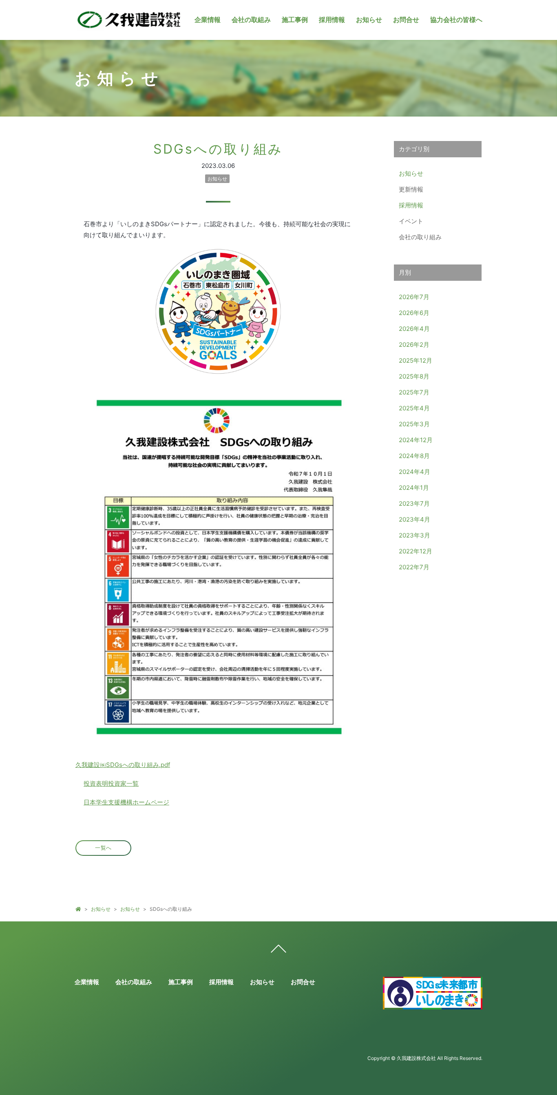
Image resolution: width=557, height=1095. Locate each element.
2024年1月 (414, 487)
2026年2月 (414, 344)
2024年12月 (416, 440)
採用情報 (332, 19)
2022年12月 (415, 551)
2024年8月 (414, 456)
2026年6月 (414, 313)
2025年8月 (414, 376)
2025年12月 (415, 360)
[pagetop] (278, 951)
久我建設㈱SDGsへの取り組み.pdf (122, 765)
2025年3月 (414, 424)
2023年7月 (414, 503)
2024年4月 (414, 472)
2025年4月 (414, 408)
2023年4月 (414, 519)
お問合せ (406, 19)
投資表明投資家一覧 (111, 783)
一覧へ (103, 848)
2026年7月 (414, 297)
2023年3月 (414, 535)
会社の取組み (251, 19)
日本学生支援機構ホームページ (126, 802)
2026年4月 (414, 329)
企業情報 (208, 19)
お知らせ (369, 19)
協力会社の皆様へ (456, 19)
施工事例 (295, 19)
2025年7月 (414, 392)
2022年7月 (414, 567)
